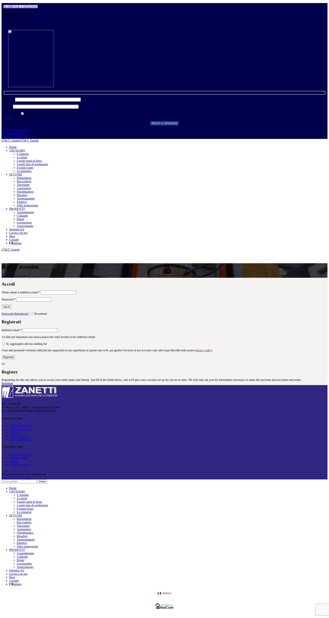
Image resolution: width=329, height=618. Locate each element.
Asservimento (25, 226)
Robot (20, 219)
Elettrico (22, 202)
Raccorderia (24, 181)
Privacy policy (9, 477)
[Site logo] (11, 140)
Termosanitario (26, 198)
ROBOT (14, 432)
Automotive (24, 188)
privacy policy (203, 350)
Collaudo (22, 215)
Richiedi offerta (18, 457)
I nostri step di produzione (32, 164)
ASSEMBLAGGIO (21, 425)
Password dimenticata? (15, 313)
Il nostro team (25, 167)
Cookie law (24, 477)
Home (5, 276)
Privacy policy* (11, 113)
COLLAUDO (17, 436)
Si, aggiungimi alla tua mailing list (26, 343)
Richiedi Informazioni (16, 137)
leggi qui (8, 117)
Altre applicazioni (27, 205)
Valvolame (23, 184)
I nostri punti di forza (29, 160)
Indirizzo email (12, 330)
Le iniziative (24, 171)
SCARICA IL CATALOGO (20, 6)
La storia (22, 157)
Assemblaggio (25, 212)
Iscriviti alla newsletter (16, 130)
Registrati (8, 357)
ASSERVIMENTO (21, 439)
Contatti (14, 461)
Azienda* (9, 99)
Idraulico (22, 195)
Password (8, 299)
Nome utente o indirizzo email (21, 292)
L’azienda (23, 154)
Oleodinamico (25, 191)
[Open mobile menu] (164, 255)
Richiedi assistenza (14, 133)
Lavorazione (24, 222)
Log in (6, 306)
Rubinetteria (24, 178)
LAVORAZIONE (20, 429)
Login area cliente (20, 464)
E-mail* (8, 106)
